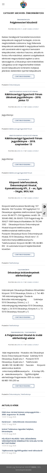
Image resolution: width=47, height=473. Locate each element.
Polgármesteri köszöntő (23, 22)
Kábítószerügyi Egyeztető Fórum (23, 91)
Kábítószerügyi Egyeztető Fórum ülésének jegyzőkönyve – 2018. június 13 (23, 97)
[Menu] (3, 4)
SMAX (33, 467)
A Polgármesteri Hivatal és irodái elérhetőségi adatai (23, 336)
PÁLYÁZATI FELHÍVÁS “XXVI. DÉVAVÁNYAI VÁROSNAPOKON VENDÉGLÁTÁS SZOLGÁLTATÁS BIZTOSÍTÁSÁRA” (22, 441)
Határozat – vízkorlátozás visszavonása (19, 422)
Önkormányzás (23, 19)
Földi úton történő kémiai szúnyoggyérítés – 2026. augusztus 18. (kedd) (21, 413)
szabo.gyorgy (33, 29)
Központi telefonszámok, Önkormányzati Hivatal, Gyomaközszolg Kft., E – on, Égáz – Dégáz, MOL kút (23, 187)
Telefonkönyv (23, 179)
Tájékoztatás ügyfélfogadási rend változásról (22, 450)
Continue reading (23, 76)
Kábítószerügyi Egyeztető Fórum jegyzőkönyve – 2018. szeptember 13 (23, 141)
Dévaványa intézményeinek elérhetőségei (23, 274)
